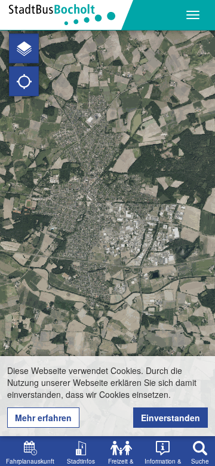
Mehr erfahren (43, 418)
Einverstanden (170, 418)
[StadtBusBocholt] (66, 15)
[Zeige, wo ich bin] (24, 81)
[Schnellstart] (24, 48)
